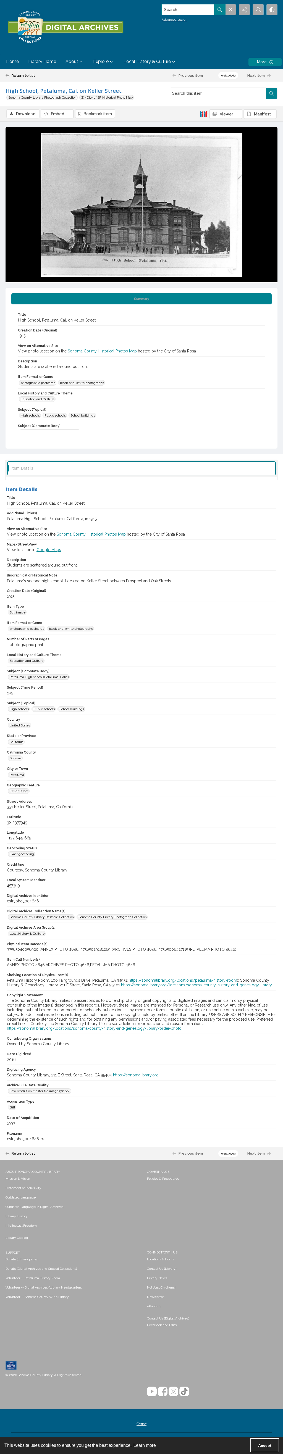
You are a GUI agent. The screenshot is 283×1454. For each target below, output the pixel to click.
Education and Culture (37, 399)
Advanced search (174, 20)
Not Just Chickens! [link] (161, 1287)
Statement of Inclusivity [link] (23, 1188)
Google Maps (48, 549)
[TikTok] (184, 1391)
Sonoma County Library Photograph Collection (42, 97)
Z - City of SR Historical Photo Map (107, 97)
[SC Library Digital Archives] (65, 27)
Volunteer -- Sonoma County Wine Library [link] (37, 1297)
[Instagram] (173, 1391)
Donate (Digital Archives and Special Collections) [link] (41, 1269)
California (16, 742)
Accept (264, 1445)
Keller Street (19, 791)
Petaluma (17, 775)
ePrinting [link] (154, 1306)
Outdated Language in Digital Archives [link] (34, 1207)
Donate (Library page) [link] (21, 1259)
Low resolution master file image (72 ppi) (40, 1091)
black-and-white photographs (82, 383)
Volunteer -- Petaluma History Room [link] (33, 1278)
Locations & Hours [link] (160, 1259)
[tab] (141, 299)
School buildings (82, 415)
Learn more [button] (144, 1445)
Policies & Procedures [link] (163, 1179)
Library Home (42, 61)
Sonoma (16, 758)
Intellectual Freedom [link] (21, 1226)
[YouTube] (152, 1391)
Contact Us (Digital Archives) (168, 1318)
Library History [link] (17, 1216)
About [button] (71, 61)
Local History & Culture (27, 934)
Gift (12, 1107)
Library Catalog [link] (17, 1238)
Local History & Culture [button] (147, 61)
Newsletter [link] (155, 1297)
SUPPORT (13, 1253)
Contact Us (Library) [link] (161, 1269)
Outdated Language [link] (21, 1197)
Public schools (55, 415)
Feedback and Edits (162, 1325)
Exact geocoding (22, 854)
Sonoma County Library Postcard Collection (42, 917)
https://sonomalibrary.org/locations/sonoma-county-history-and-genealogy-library (196, 985)
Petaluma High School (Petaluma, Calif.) (39, 677)
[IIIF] (203, 113)
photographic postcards (38, 383)
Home (12, 61)
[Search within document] (271, 93)
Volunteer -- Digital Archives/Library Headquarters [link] (44, 1287)
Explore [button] (101, 61)
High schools (30, 415)
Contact (141, 1424)
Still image (17, 612)
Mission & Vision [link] (18, 1179)
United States (20, 725)
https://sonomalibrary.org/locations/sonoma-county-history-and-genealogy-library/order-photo (94, 1028)
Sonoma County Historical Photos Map (102, 351)
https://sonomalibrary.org (136, 1075)
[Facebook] (162, 1391)
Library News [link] (157, 1278)
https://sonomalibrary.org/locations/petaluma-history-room (183, 980)
